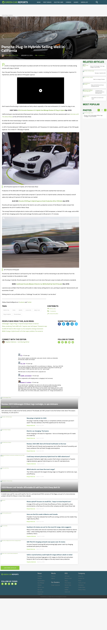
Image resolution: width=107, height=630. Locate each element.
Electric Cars (58, 2)
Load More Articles (10, 568)
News (38, 2)
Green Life (84, 2)
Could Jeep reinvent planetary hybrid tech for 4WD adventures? (48, 456)
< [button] (98, 110)
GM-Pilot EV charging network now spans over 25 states (46, 542)
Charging (40, 576)
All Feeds (67, 576)
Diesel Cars (40, 592)
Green (14, 310)
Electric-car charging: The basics (38, 431)
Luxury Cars (28, 310)
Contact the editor (53, 314)
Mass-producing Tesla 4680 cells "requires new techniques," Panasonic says (24, 326)
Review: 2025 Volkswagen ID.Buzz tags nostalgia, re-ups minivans (29, 403)
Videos (53, 578)
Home (3, 15)
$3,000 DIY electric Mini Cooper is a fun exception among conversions (22, 328)
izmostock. (65, 596)
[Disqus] (40, 372)
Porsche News (17, 314)
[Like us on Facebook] (59, 342)
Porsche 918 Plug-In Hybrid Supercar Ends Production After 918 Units (41, 201)
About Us (80, 576)
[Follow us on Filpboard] (73, 342)
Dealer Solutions (55, 585)
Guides (76, 2)
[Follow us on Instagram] (66, 342)
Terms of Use (82, 583)
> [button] (105, 110)
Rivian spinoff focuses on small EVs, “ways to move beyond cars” (49, 501)
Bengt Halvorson (5, 406)
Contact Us (81, 578)
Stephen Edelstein (11, 55)
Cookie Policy (81, 587)
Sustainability (41, 580)
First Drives (47, 2)
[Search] (100, 2)
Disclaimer (81, 585)
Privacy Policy (82, 589)
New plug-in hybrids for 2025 (36, 418)
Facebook (21, 302)
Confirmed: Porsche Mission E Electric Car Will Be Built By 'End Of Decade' (39, 284)
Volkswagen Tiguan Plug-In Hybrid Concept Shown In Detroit (20, 323)
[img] (59, 324)
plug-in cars (37, 310)
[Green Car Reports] (15, 2)
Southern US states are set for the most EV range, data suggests (49, 527)
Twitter (29, 302)
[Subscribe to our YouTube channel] (69, 342)
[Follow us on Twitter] (62, 342)
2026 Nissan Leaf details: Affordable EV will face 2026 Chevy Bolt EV (30, 487)
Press (79, 580)
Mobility (40, 578)
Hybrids (68, 2)
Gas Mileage (41, 583)
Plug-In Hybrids (7, 314)
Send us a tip (52, 309)
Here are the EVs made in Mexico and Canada (42, 514)
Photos (53, 576)
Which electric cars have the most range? (41, 469)
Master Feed (68, 578)
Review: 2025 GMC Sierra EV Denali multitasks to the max (46, 444)
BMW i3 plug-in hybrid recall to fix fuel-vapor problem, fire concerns (22, 331)
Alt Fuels (40, 589)
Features (40, 594)
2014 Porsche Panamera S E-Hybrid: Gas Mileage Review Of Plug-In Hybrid (41, 110)
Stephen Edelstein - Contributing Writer (17, 342)
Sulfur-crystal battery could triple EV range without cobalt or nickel (49, 554)
